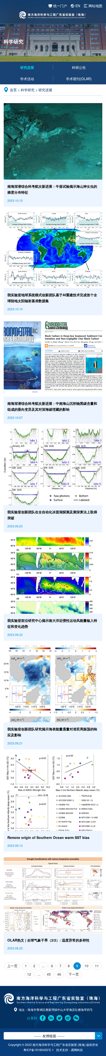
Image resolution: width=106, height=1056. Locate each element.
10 (86, 965)
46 (59, 974)
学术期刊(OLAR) (79, 78)
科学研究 (28, 89)
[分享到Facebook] (43, 1018)
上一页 (12, 965)
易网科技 (77, 1050)
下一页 (74, 974)
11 (97, 965)
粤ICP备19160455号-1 (38, 1050)
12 (29, 974)
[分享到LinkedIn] (51, 1018)
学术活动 (27, 78)
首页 (13, 89)
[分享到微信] (76, 1018)
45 (49, 974)
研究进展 (27, 67)
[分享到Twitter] (59, 1018)
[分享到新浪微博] (68, 1018)
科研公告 (79, 67)
